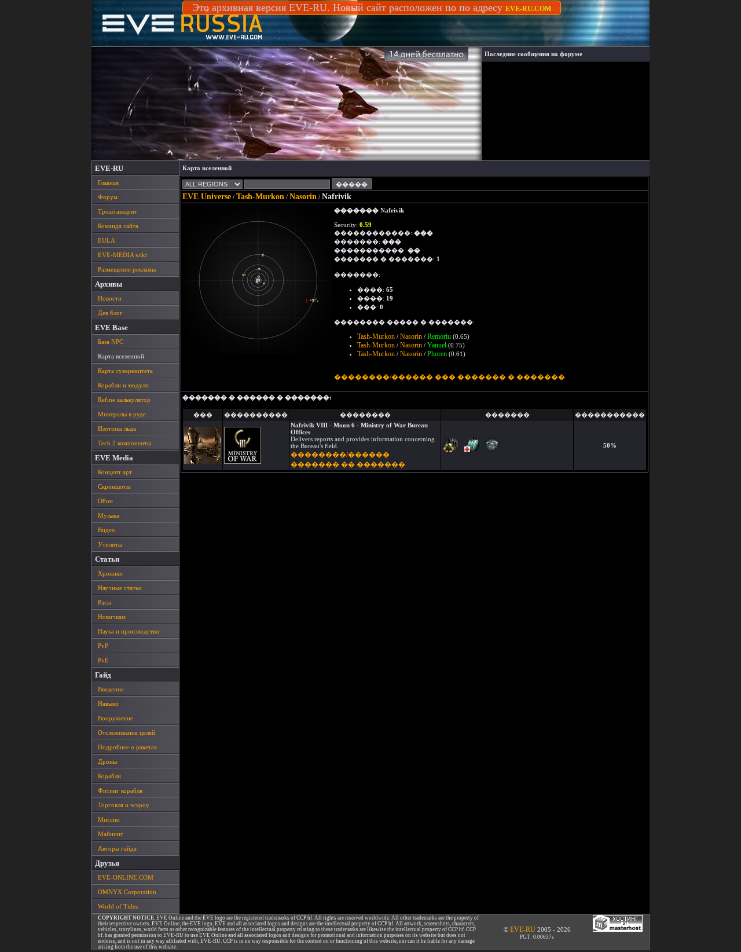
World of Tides (118, 906)
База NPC (110, 341)
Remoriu (439, 336)
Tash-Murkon (260, 196)
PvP (103, 645)
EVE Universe (206, 196)
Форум (108, 196)
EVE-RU (522, 929)
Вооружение (115, 718)
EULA (106, 240)
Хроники (110, 573)
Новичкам (112, 616)
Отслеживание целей (126, 732)
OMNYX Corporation (127, 891)
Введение (111, 689)
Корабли (109, 775)
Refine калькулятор (124, 399)
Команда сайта (118, 225)
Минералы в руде (122, 414)
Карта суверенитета (125, 370)
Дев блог (110, 312)
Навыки (108, 703)
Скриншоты (114, 486)
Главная (108, 182)
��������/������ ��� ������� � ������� (449, 377)
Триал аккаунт (117, 211)
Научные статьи (120, 587)
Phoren (437, 354)
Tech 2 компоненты (124, 443)
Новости (110, 298)
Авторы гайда (117, 848)
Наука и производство (128, 631)
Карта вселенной (121, 356)
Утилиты (110, 544)
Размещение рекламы (127, 269)
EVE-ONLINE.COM (125, 877)
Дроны (107, 761)
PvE (103, 660)
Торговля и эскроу (123, 804)
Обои (105, 500)
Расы (104, 602)
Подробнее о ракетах (127, 747)
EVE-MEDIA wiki (122, 254)
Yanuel (436, 345)
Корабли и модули (123, 385)
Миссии (109, 819)
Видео (106, 529)
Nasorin (303, 196)
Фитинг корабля (120, 790)
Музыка (108, 515)
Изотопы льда (117, 428)
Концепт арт (115, 471)
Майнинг (110, 833)
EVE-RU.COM (528, 9)
